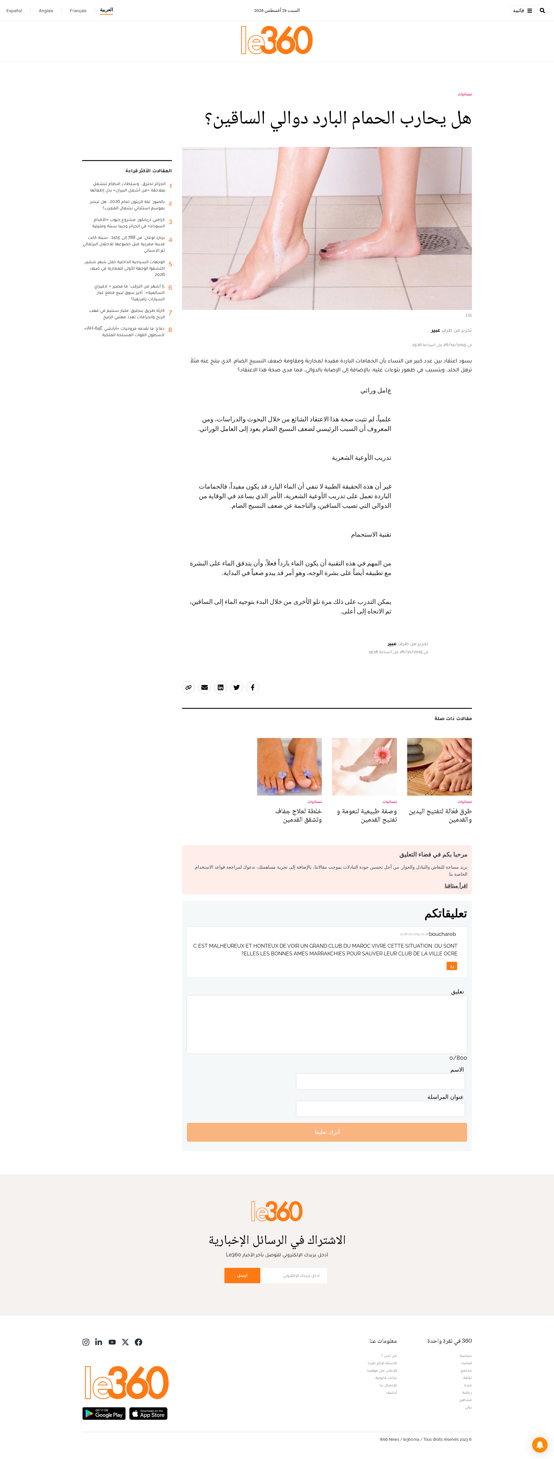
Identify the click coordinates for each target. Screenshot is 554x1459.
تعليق (457, 991)
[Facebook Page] (138, 1341)
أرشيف (391, 1392)
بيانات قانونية (386, 1377)
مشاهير (466, 1400)
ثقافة (467, 1377)
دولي (468, 1407)
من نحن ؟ (389, 1355)
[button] (540, 1445)
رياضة (467, 1392)
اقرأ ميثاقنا (456, 886)
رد (452, 965)
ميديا (468, 1385)
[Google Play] (104, 1413)
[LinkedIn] (99, 1341)
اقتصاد (466, 1363)
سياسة (466, 1355)
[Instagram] (86, 1342)
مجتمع (466, 1370)
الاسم (457, 1069)
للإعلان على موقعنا (382, 1370)
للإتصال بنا (388, 1385)
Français (78, 10)
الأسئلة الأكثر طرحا (382, 1363)
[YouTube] (112, 1341)
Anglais (46, 10)
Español (14, 10)
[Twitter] (125, 1341)
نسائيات (464, 94)
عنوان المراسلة (445, 1096)
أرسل (242, 1275)
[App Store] (148, 1413)
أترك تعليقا (327, 1132)
